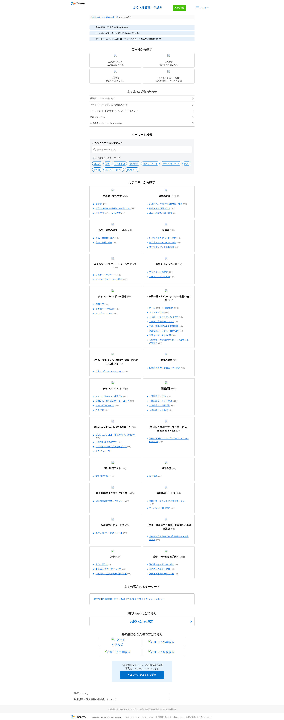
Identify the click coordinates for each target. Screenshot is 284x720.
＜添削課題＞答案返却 (161, 405)
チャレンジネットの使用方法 (111, 396)
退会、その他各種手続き (169, 556)
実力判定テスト (115, 468)
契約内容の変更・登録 (162, 569)
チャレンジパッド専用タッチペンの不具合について (114, 111)
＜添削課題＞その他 (160, 410)
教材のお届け (169, 196)
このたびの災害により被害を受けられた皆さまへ (118, 33)
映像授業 (102, 410)
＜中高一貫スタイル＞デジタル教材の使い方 (168, 298)
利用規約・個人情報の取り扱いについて (95, 699)
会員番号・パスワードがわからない (106, 123)
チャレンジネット (115, 388)
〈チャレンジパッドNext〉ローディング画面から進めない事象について (128, 39)
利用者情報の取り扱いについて (198, 717)
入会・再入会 (104, 564)
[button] (202, 8)
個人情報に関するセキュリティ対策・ (142, 709)
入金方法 (102, 213)
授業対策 (172, 308)
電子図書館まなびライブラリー (112, 501)
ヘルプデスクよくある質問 (142, 675)
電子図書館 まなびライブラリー (115, 493)
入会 (115, 556)
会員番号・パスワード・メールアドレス (115, 266)
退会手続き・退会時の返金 (164, 564)
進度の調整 (168, 360)
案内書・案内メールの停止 (164, 573)
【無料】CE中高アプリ (108, 442)
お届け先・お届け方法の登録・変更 (168, 204)
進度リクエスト (135, 599)
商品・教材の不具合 (107, 238)
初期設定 (102, 304)
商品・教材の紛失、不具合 (115, 230)
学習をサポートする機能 (162, 335)
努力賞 (168, 230)
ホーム (154, 308)
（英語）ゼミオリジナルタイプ (166, 317)
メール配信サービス (107, 405)
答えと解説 (119, 599)
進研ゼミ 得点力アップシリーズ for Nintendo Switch (169, 429)
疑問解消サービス (169, 493)
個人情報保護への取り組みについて (170, 717)
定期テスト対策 (159, 312)
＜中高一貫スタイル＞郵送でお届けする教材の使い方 (115, 362)
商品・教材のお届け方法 (162, 213)
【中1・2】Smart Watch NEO (112, 371)
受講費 (101, 204)
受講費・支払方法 (115, 196)
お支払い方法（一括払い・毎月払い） (115, 208)
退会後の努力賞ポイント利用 (165, 238)
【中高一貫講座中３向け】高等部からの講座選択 (168, 527)
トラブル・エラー (106, 313)
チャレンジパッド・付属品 (115, 296)
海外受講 (169, 468)
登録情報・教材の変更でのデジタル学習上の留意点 (169, 341)
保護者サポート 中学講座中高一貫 (104, 17)
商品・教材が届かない (161, 208)
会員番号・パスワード (108, 275)
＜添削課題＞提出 (160, 396)
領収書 (119, 213)
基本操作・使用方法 (107, 309)
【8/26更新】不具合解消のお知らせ (111, 27)
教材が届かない (97, 117)
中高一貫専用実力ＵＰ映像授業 (166, 326)
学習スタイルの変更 (169, 264)
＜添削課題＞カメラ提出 (163, 401)
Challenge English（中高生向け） (115, 427)
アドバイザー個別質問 (161, 508)
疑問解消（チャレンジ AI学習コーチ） (167, 502)
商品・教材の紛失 (106, 242)
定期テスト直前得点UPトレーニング (115, 401)
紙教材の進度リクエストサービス (167, 368)
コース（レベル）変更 (161, 276)
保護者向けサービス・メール (111, 533)
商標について (81, 693)
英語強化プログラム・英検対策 (166, 331)
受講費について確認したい (102, 98)
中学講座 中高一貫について (111, 569)
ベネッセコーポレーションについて (139, 717)
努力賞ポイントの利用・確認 (165, 242)
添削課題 (168, 388)
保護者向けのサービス (115, 525)
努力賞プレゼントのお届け (164, 247)
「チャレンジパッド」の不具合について (109, 104)
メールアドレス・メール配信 (111, 279)
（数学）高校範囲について (164, 321)
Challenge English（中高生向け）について (115, 436)
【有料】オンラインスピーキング (113, 446)
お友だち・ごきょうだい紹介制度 (113, 573)
